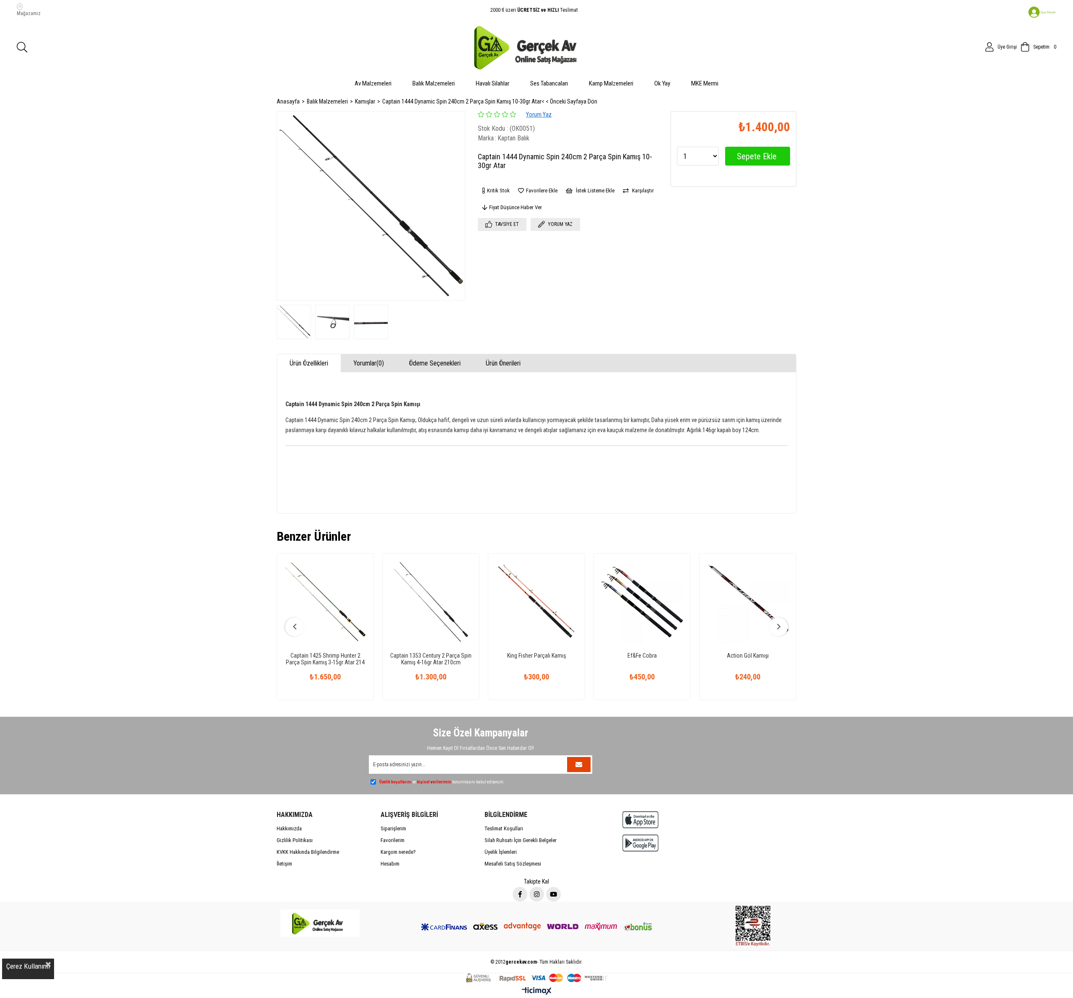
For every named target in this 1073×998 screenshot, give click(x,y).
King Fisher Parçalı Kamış (536, 655)
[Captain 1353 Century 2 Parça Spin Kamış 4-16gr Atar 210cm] (431, 602)
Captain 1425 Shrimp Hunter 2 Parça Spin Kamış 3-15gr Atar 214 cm (325, 659)
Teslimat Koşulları (504, 828)
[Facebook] (520, 894)
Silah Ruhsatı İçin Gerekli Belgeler (521, 840)
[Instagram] (536, 894)
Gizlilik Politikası (295, 840)
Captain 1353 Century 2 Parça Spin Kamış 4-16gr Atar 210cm (431, 659)
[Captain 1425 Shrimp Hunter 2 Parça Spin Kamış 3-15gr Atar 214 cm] (325, 602)
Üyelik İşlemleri (501, 852)
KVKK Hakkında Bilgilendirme (308, 852)
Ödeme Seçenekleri (435, 363)
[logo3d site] (320, 923)
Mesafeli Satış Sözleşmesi (513, 864)
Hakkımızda (289, 828)
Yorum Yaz (539, 114)
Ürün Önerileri (503, 363)
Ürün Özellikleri (309, 363)
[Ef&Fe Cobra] (642, 602)
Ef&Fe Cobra (642, 655)
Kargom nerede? (398, 852)
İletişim (284, 864)
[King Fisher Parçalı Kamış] (536, 602)
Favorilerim (392, 840)
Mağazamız (29, 13)
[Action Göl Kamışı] (748, 602)
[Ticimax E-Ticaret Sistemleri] (537, 991)
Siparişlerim (393, 828)
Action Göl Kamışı (748, 655)
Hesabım (390, 864)
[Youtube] (553, 894)
